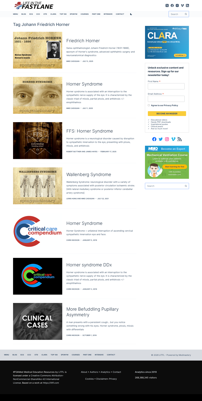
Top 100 (63, 14)
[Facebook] (172, 5)
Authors (94, 372)
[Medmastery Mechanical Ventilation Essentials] (167, 162)
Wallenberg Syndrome (88, 174)
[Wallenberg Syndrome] (37, 185)
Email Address (156, 93)
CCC (38, 14)
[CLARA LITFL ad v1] (167, 42)
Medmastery (185, 355)
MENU (15, 14)
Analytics (105, 372)
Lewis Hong (71, 199)
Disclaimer (101, 378)
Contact (120, 14)
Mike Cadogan (87, 199)
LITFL (61, 372)
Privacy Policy (171, 105)
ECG (31, 14)
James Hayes (91, 152)
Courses (85, 14)
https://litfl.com (51, 382)
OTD (45, 14)
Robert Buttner (73, 152)
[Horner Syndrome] (37, 95)
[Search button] (186, 14)
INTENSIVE (108, 14)
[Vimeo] (182, 5)
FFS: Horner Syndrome (89, 131)
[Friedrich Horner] (37, 50)
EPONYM (73, 14)
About (84, 372)
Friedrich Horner (83, 40)
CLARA (53, 14)
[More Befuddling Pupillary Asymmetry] (37, 321)
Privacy (113, 378)
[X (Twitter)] (167, 5)
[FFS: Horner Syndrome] (37, 140)
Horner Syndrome (84, 84)
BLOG (23, 14)
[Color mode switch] (130, 14)
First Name (154, 81)
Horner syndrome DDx (89, 264)
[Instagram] (177, 5)
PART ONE (96, 14)
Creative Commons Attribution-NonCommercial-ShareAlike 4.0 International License (38, 379)
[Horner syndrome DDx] (37, 276)
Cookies (89, 378)
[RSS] (187, 5)
